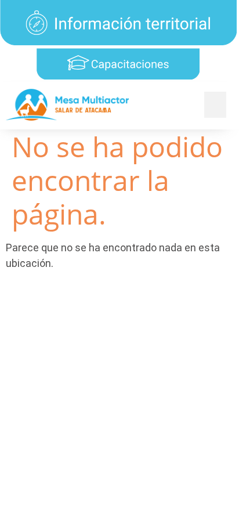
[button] (215, 105)
